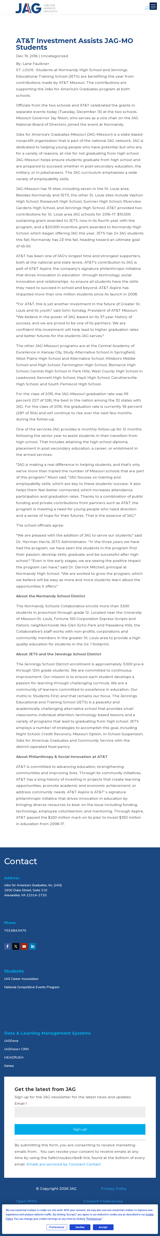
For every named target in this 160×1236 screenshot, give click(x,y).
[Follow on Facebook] (7, 946)
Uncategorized (54, 56)
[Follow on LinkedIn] (32, 946)
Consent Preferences (103, 1201)
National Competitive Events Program (31, 987)
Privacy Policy (114, 1188)
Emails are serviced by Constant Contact (63, 1164)
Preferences (56, 1227)
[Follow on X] (15, 946)
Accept (103, 1227)
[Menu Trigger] (153, 6)
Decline (80, 1227)
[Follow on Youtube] (24, 946)
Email (21, 1103)
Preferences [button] (94, 1218)
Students (14, 971)
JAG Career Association (21, 979)
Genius (9, 1066)
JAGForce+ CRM (16, 1049)
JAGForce (11, 1041)
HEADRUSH (14, 1057)
